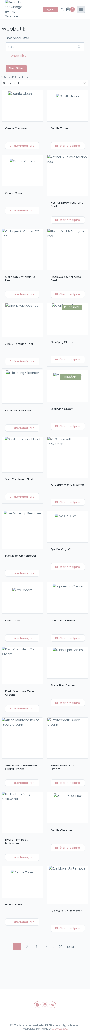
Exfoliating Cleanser (18, 410)
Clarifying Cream (62, 409)
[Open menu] (81, 9)
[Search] (79, 46)
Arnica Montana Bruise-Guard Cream (21, 767)
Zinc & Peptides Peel (19, 344)
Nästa (71, 947)
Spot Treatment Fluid (19, 479)
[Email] (52, 1004)
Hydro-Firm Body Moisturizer (16, 841)
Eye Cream (12, 620)
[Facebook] (37, 1004)
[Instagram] (45, 1004)
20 (60, 947)
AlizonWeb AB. (60, 1028)
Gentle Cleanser (16, 128)
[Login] (62, 9)
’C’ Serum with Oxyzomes (68, 485)
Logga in (51, 9)
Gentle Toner (59, 128)
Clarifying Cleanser (64, 342)
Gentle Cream (14, 193)
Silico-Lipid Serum (63, 685)
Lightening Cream (63, 620)
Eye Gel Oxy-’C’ (61, 549)
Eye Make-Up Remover (20, 555)
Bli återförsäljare (22, 145)
